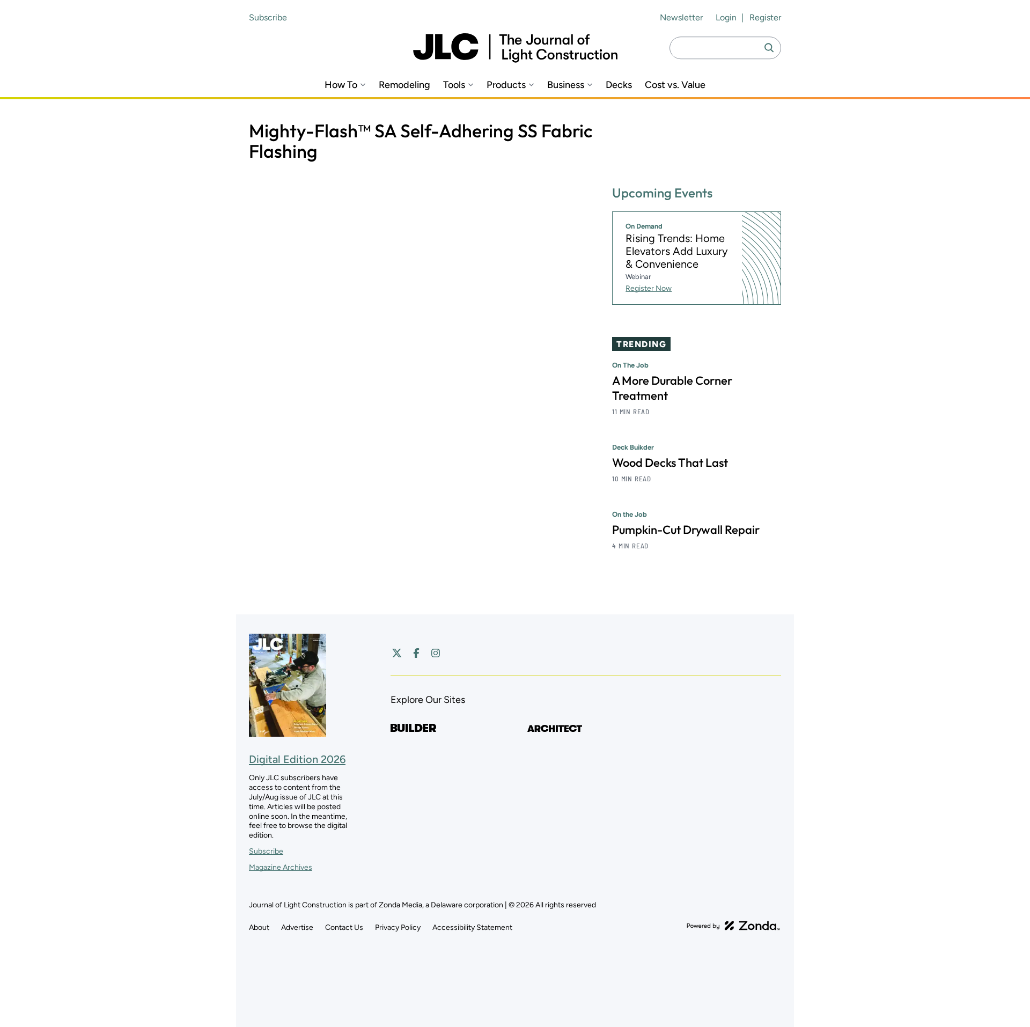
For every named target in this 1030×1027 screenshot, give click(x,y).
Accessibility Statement (472, 927)
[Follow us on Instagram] (435, 653)
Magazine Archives (280, 867)
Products (506, 85)
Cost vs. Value (675, 85)
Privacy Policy (398, 927)
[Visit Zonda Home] (733, 926)
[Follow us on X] (397, 653)
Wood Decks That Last (670, 462)
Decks (619, 85)
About (259, 927)
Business (565, 85)
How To (341, 85)
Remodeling (404, 85)
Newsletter (681, 17)
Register (765, 17)
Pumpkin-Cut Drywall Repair (686, 529)
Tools (454, 85)
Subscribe (268, 17)
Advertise (297, 927)
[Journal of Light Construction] (515, 48)
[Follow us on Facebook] (416, 653)
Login (726, 17)
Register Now (649, 288)
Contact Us (344, 927)
